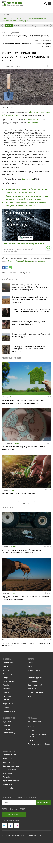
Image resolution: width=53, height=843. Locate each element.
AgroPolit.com (8, 762)
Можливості (8, 725)
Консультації (33, 681)
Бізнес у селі (8, 681)
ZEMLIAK (32, 726)
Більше (26, 503)
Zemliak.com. (32, 122)
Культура (7, 696)
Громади (6, 729)
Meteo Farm (8, 784)
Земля (8, 25)
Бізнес (16, 25)
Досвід (6, 685)
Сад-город (7, 674)
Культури (7, 721)
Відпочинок (8, 703)
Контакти (32, 740)
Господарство (9, 663)
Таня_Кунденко (24, 272)
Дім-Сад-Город (36, 25)
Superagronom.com (11, 766)
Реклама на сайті (35, 721)
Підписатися (43, 802)
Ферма (24, 25)
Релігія (6, 700)
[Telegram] (6, 267)
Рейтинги (32, 688)
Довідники (9, 718)
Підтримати (14, 814)
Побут (5, 677)
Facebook (20, 261)
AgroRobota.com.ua (11, 781)
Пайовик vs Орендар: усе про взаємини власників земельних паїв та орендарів (24, 19)
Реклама (32, 718)
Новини (13, 397)
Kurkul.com (7, 758)
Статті (31, 659)
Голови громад (9, 733)
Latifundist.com (9, 755)
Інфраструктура (9, 711)
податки (12, 272)
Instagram (42, 261)
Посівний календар (36, 692)
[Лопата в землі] (26, 87)
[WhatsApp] (10, 267)
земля (4, 272)
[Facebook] (3, 267)
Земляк (11, 261)
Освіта (6, 692)
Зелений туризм (35, 677)
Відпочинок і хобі (35, 685)
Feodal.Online (8, 788)
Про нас (31, 730)
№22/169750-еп (31, 119)
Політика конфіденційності (39, 744)
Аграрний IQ (9, 751)
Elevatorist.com (9, 769)
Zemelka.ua (8, 777)
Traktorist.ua (8, 773)
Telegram (29, 261)
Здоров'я (6, 688)
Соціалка (7, 707)
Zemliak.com (27, 179)
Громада (47, 25)
